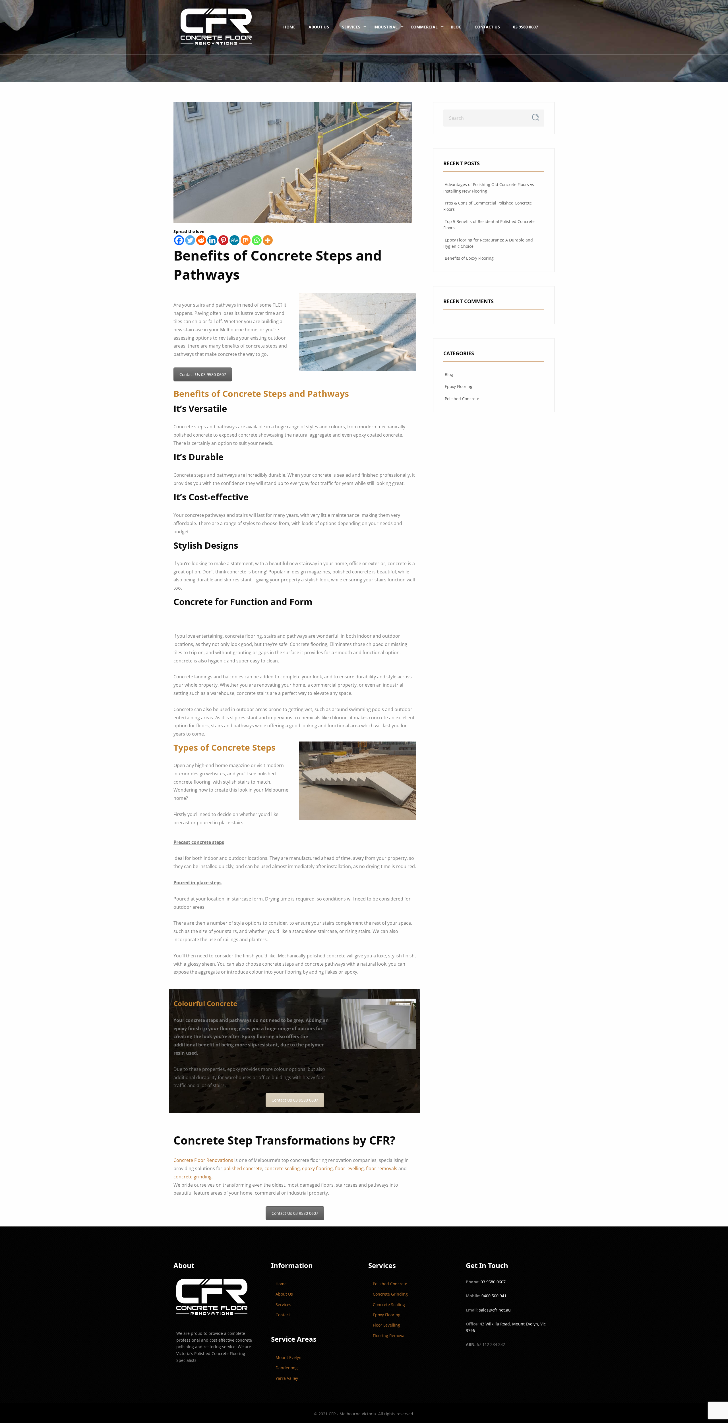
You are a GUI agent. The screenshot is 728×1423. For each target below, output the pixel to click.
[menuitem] (216, 27)
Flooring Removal (389, 1335)
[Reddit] (201, 240)
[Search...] (535, 117)
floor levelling (349, 1168)
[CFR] (216, 27)
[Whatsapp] (257, 240)
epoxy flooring (317, 1168)
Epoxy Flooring (458, 386)
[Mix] (246, 240)
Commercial (424, 27)
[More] (268, 240)
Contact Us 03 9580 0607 (202, 374)
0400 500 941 (493, 1295)
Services (351, 27)
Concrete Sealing (389, 1304)
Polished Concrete (462, 398)
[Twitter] (190, 240)
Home (289, 27)
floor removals (381, 1168)
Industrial (385, 27)
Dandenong (287, 1367)
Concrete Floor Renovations (203, 1160)
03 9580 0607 (525, 27)
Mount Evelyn (288, 1357)
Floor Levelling (386, 1325)
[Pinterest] (223, 240)
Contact (283, 1314)
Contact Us (487, 27)
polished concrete (243, 1168)
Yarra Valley (287, 1378)
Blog (456, 27)
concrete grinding (192, 1177)
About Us (319, 27)
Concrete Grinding (390, 1294)
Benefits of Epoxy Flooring (469, 258)
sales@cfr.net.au (495, 1310)
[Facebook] (179, 240)
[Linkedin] (212, 240)
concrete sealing (282, 1168)
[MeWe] (234, 240)
